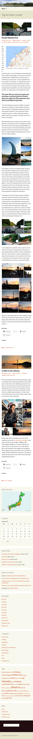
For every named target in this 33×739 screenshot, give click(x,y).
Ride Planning (5, 650)
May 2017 (4, 599)
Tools (3, 658)
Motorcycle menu (6, 559)
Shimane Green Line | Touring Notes (10, 585)
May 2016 (4, 607)
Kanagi (20, 684)
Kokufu (28, 684)
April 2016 (4, 610)
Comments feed (6, 714)
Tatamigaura (20, 693)
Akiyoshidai (7, 672)
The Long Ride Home (24, 578)
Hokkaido (18, 681)
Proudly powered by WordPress (10, 735)
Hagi (22, 678)
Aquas (11, 672)
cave (20, 672)
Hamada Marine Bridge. (20, 440)
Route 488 (23, 691)
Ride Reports (17, 40)
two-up (28, 693)
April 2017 (4, 602)
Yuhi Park (8, 698)
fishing (23, 675)
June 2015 (4, 612)
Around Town (17, 373)
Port (5, 687)
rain (7, 688)
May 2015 (4, 615)
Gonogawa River (6, 678)
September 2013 (6, 623)
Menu (3, 8)
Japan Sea (15, 684)
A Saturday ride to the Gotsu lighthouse (12, 554)
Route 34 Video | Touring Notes (9, 578)
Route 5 (9, 687)
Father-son (17, 674)
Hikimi (12, 682)
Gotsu (25, 40)
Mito (3, 688)
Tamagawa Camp (13, 693)
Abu (3, 672)
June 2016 (4, 604)
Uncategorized (5, 661)
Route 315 (18, 691)
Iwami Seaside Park (7, 684)
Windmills (26, 42)
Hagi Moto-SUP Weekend (8, 562)
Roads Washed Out (10, 38)
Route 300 (12, 42)
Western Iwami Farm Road (10, 695)
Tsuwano (25, 693)
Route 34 (22, 688)
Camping (4, 639)
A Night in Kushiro (13, 588)
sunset (21, 42)
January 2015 (5, 620)
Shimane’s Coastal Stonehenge (9, 564)
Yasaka (3, 698)
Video (3, 695)
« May (7, 541)
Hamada (9, 375)
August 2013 (5, 626)
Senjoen (27, 691)
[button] (11, 151)
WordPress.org (5, 717)
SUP (3, 655)
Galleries (4, 645)
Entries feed (5, 711)
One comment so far (8, 347)
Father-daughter (7, 675)
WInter (21, 695)
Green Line (18, 678)
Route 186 (5, 691)
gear (26, 675)
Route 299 (6, 42)
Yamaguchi (27, 696)
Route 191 (12, 690)
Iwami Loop (4, 556)
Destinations (5, 642)
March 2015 (4, 618)
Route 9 (17, 42)
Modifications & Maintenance (9, 647)
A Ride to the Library (11, 371)
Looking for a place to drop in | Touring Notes (13, 581)
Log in (3, 709)
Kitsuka (24, 684)
